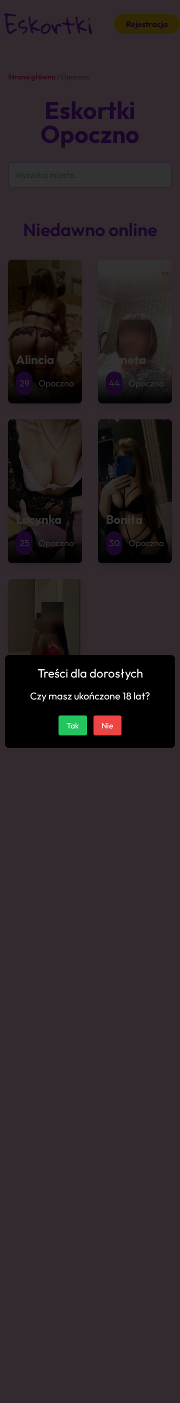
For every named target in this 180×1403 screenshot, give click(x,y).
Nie (108, 725)
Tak (72, 725)
